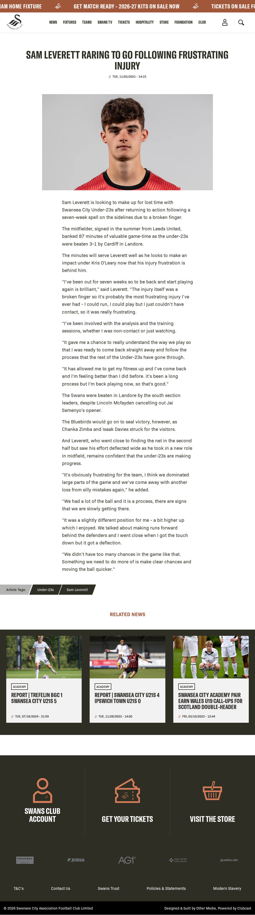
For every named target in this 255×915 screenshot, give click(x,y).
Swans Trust (108, 888)
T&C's (19, 888)
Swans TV (105, 22)
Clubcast (244, 908)
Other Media (206, 908)
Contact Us (60, 888)
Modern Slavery (227, 888)
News (53, 22)
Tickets (124, 22)
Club (202, 22)
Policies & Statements (166, 888)
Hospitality (145, 22)
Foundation (183, 22)
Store (164, 22)
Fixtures (69, 22)
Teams (87, 22)
